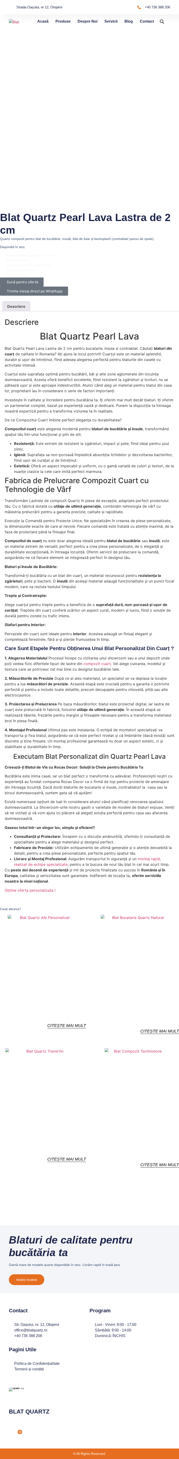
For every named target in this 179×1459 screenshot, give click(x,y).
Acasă (42, 21)
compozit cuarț (97, 663)
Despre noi (87, 21)
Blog (128, 21)
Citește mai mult (66, 1025)
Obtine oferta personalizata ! (30, 890)
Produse (63, 21)
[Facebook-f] (11, 1432)
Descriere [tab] (16, 306)
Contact (147, 21)
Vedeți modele (26, 1280)
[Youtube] (29, 1432)
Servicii (110, 21)
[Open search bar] (162, 22)
